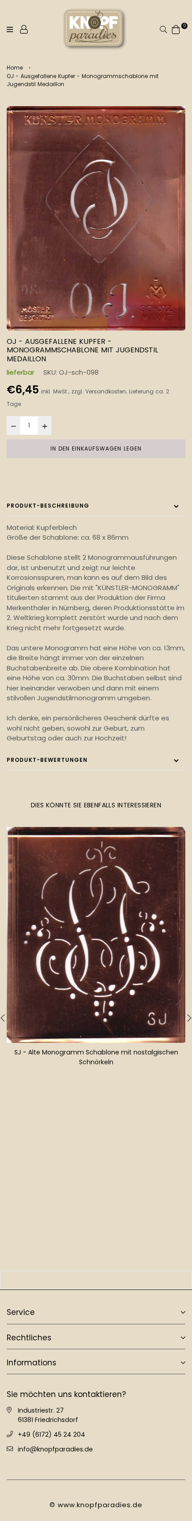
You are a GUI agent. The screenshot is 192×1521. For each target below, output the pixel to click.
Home (15, 67)
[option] (96, 218)
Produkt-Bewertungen (47, 760)
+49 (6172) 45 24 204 (51, 1433)
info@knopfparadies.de (55, 1448)
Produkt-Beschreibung (48, 505)
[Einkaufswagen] (176, 28)
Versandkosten (105, 391)
